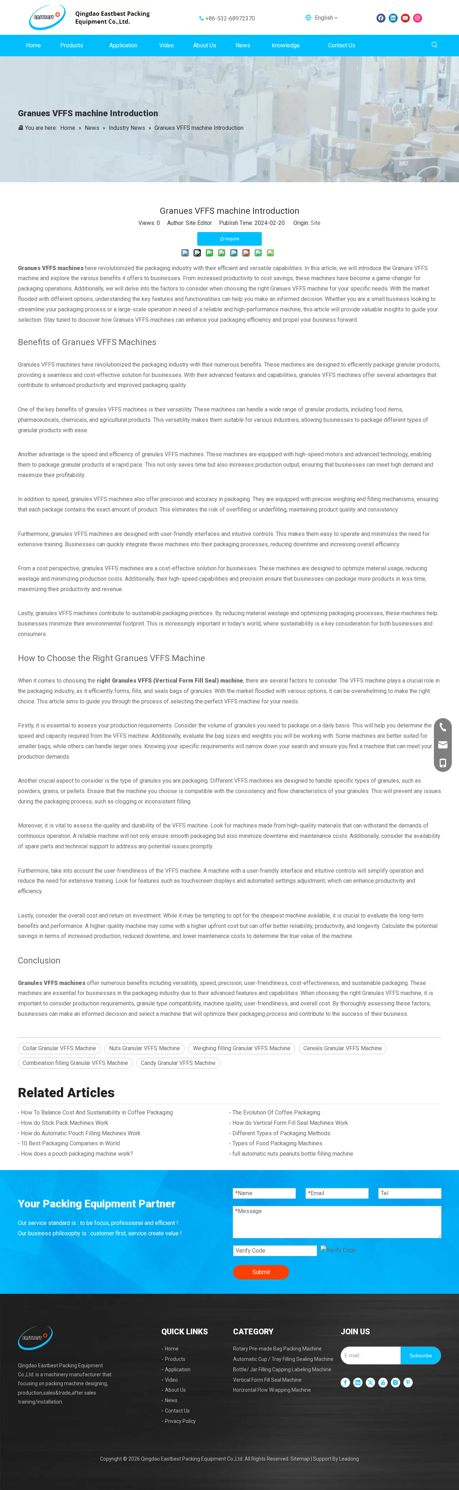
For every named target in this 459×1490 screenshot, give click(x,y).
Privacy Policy (180, 1421)
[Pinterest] (408, 1382)
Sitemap (300, 1459)
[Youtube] (405, 18)
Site (316, 223)
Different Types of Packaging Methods (281, 1133)
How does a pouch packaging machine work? (77, 1153)
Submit (261, 1272)
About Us (175, 1390)
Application (177, 1369)
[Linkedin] (393, 18)
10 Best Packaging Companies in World (70, 1143)
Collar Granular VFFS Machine (59, 1048)
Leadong (349, 1459)
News (171, 1400)
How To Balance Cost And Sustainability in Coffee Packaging (97, 1112)
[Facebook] (381, 18)
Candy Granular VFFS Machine (178, 1063)
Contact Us (177, 1411)
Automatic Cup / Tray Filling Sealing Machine (283, 1359)
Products (175, 1359)
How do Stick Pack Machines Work (64, 1122)
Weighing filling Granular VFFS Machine (241, 1048)
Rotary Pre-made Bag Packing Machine (277, 1349)
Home (172, 1349)
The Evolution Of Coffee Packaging (276, 1112)
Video (171, 1380)
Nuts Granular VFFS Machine (144, 1048)
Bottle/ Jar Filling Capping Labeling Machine (282, 1369)
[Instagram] (417, 18)
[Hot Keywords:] (434, 44)
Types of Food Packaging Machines (277, 1143)
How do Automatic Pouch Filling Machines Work (81, 1133)
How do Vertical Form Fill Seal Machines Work (290, 1122)
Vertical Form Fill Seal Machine (267, 1380)
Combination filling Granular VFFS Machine (75, 1063)
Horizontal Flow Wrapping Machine (272, 1390)
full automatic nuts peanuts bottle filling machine (292, 1153)
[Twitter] (370, 1382)
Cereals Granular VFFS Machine (342, 1048)
